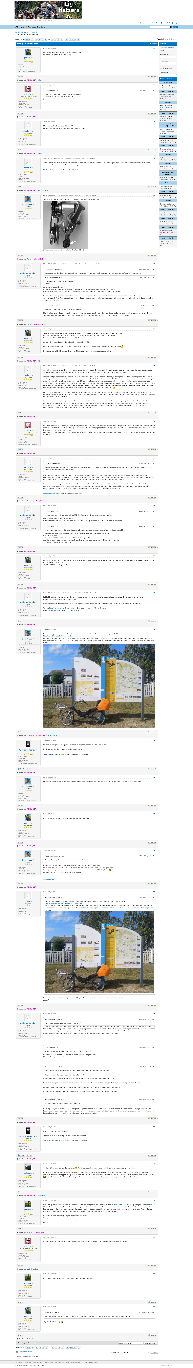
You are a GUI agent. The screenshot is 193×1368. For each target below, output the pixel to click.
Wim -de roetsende (27, 750)
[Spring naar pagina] (78, 39)
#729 (154, 48)
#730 (154, 85)
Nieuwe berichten (48, 1362)
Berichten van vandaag (62, 1362)
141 (67, 39)
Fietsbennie (30, 735)
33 (61, 39)
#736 (154, 365)
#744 (154, 777)
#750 (154, 1163)
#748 (154, 1013)
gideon (27, 58)
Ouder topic (22, 1343)
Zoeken (156, 23)
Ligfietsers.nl (19, 1362)
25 (36, 39)
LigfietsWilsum (164, 243)
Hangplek (34, 32)
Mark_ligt (165, 88)
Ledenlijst (166, 23)
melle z (165, 197)
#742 (154, 629)
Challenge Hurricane (55, 169)
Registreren (41, 27)
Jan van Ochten (51, 735)
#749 (154, 1127)
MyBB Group (41, 1365)
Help (175, 23)
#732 (154, 158)
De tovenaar (27, 205)
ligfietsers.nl (19, 32)
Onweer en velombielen (167, 91)
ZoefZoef (27, 131)
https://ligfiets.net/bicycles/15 (59, 608)
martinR (27, 901)
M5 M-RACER (168, 82)
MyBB (27, 1365)
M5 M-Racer (46, 169)
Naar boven (28, 1362)
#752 (154, 1237)
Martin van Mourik (27, 273)
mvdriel (29, 1269)
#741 (154, 592)
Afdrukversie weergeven (25, 1351)
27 (42, 39)
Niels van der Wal (165, 97)
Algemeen (27, 32)
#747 (154, 892)
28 (45, 39)
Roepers (29, 259)
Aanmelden (32, 27)
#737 (154, 421)
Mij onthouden (167, 68)
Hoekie (40, 153)
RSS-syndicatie (93, 1362)
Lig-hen (35, 1269)
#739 (154, 505)
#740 (154, 556)
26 (39, 39)
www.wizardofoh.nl (49, 879)
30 (52, 39)
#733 (154, 195)
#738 (154, 458)
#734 (154, 263)
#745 (154, 813)
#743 (154, 740)
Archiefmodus (37, 1362)
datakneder (27, 1173)
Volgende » (73, 39)
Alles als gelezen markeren (79, 1362)
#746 (154, 850)
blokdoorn (164, 179)
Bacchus (27, 168)
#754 (154, 1307)
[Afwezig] (32, 94)
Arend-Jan (164, 160)
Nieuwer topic (32, 1343)
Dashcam (168, 102)
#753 (154, 1274)
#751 (154, 1200)
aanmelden (171, 47)
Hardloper (164, 188)
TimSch (165, 224)
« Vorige (27, 39)
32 (58, 39)
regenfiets (119, 1205)
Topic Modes (153, 43)
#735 (154, 329)
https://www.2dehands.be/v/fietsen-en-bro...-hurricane (62, 636)
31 (55, 39)
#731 (154, 121)
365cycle (40, 80)
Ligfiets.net (145, 23)
